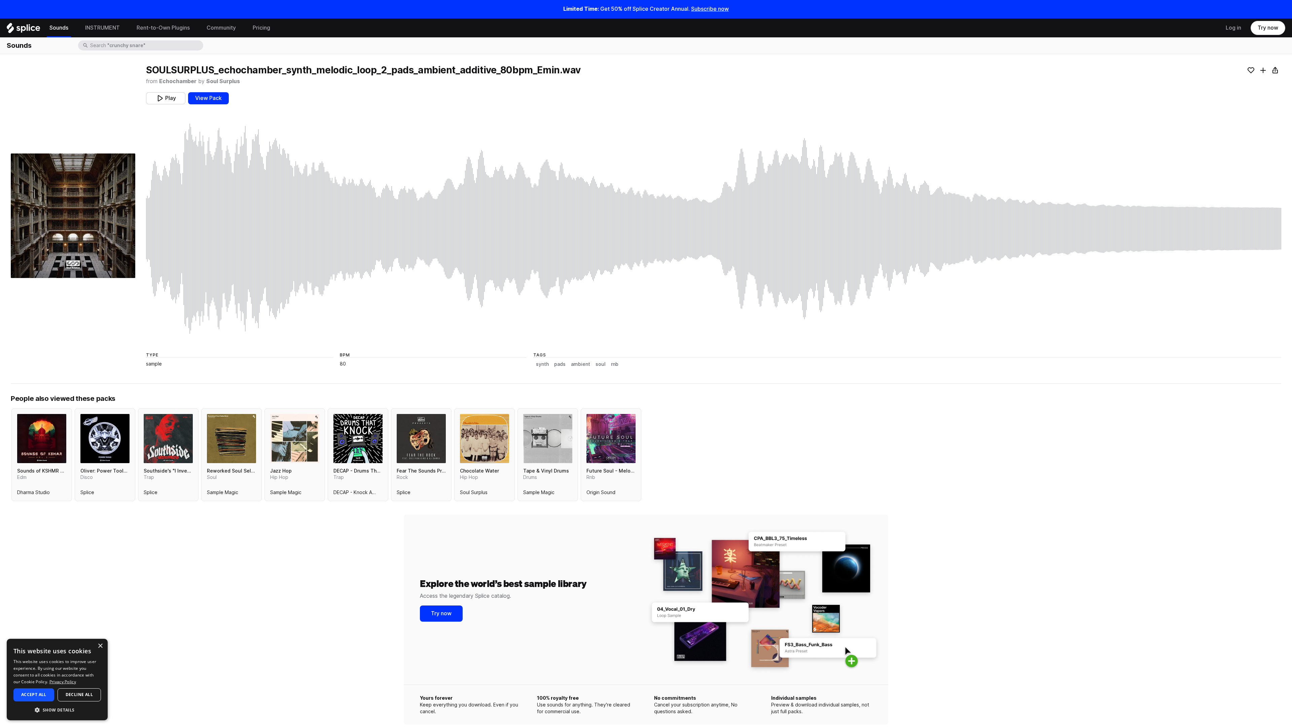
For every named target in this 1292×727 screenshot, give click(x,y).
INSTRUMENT (102, 28)
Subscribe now (710, 9)
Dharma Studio (33, 494)
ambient (580, 364)
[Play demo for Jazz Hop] (294, 438)
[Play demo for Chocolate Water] (484, 438)
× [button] (100, 646)
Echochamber (177, 81)
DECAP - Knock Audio (357, 494)
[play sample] (713, 228)
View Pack (208, 98)
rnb (614, 364)
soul (601, 364)
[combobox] (146, 45)
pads (560, 364)
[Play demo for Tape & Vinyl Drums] (548, 438)
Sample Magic (222, 494)
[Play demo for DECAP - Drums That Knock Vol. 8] (358, 438)
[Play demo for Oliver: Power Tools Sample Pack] (105, 438)
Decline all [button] (79, 694)
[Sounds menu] (73, 28)
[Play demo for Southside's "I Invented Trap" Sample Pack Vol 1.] (168, 438)
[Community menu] (241, 28)
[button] (57, 710)
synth (542, 364)
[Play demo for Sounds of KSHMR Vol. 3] (41, 438)
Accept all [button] (33, 694)
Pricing (261, 28)
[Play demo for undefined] (73, 216)
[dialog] (57, 679)
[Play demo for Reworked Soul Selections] (231, 438)
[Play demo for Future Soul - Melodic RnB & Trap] (611, 438)
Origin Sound (600, 494)
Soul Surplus (223, 81)
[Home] (23, 29)
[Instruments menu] (124, 28)
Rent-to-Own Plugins (163, 28)
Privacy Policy (62, 682)
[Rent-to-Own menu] (194, 28)
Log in (1233, 28)
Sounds (58, 28)
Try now (1268, 28)
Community (221, 28)
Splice (87, 494)
